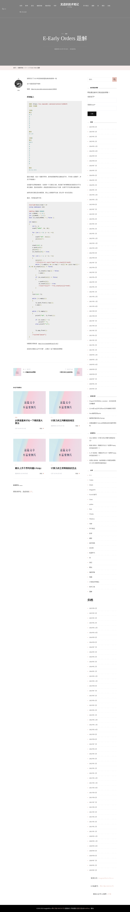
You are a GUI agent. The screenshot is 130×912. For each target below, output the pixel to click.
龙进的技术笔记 (69, 4)
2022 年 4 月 (93, 277)
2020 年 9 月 (93, 369)
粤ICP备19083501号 (107, 886)
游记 (32, 5)
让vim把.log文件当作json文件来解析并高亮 (102, 408)
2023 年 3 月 (93, 224)
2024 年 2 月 (93, 185)
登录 (30, 491)
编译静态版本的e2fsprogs (97, 418)
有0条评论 (73, 49)
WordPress (87, 908)
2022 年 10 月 (93, 248)
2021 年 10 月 (93, 306)
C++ (63, 33)
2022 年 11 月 (93, 243)
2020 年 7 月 (93, 379)
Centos (91, 480)
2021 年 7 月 (93, 321)
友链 (109, 5)
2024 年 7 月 (93, 165)
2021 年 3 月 (93, 340)
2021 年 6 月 (93, 326)
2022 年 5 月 (93, 272)
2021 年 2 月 (93, 345)
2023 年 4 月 (93, 219)
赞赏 (103, 5)
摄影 (93, 5)
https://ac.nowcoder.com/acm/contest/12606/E (44, 89)
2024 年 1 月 (93, 190)
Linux (91, 499)
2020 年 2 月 (93, 384)
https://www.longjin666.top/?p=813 (48, 343)
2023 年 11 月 (93, 199)
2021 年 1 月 (93, 350)
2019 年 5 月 (93, 389)
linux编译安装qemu (95, 413)
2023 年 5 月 (93, 214)
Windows (92, 519)
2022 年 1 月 (93, 292)
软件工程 (92, 587)
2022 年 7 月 (93, 262)
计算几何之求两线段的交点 (63, 468)
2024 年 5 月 (93, 170)
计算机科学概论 (94, 582)
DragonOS (92, 490)
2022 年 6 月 (93, 267)
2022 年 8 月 (93, 258)
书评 (55, 5)
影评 (26, 5)
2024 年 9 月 (93, 156)
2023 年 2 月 (93, 229)
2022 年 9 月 (93, 253)
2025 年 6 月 (93, 127)
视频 (90, 577)
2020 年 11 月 (93, 359)
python (91, 504)
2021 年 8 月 (93, 316)
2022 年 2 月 (93, 287)
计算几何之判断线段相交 (62, 420)
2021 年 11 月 (93, 301)
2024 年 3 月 (93, 180)
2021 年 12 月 (93, 296)
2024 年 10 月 (93, 151)
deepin (91, 485)
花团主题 (79, 908)
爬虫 (90, 567)
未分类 (91, 548)
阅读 (41, 428)
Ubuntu (91, 514)
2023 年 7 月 (93, 209)
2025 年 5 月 (93, 131)
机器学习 (92, 553)
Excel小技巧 (93, 494)
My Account (23, 12)
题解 (66, 33)
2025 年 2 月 (93, 141)
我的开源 (48, 5)
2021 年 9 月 (93, 311)
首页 (21, 5)
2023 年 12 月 (93, 195)
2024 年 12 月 (93, 146)
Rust (90, 509)
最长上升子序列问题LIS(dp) (28, 468)
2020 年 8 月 (93, 374)
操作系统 (92, 543)
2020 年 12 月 (93, 355)
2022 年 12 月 (93, 238)
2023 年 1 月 (93, 233)
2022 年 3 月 (93, 282)
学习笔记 (86, 5)
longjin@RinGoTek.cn (106, 878)
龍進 (19, 90)
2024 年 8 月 (93, 161)
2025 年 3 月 (93, 136)
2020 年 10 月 (93, 364)
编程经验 (39, 5)
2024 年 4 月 (93, 175)
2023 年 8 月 (93, 204)
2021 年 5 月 (93, 330)
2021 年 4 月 (93, 335)
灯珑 (109, 894)
